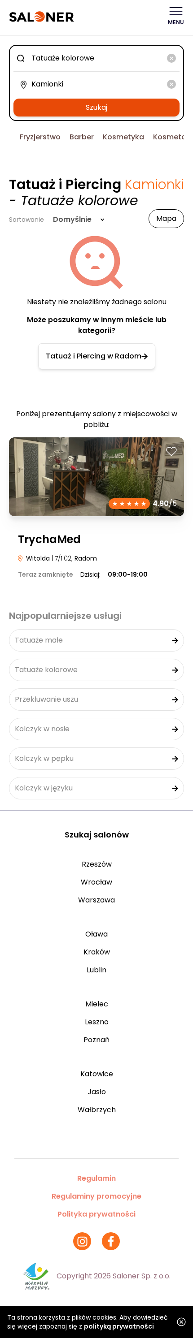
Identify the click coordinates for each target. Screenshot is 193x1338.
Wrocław (96, 882)
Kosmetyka (123, 137)
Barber (82, 137)
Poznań (96, 1040)
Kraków (96, 952)
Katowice (96, 1074)
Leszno (97, 1022)
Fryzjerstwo (40, 137)
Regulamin (96, 1178)
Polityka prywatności (96, 1214)
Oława (96, 934)
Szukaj (96, 107)
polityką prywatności (119, 1326)
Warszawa (96, 900)
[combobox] (96, 58)
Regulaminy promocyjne (96, 1196)
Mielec (96, 1004)
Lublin (96, 970)
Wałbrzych (97, 1110)
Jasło (97, 1092)
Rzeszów (97, 864)
